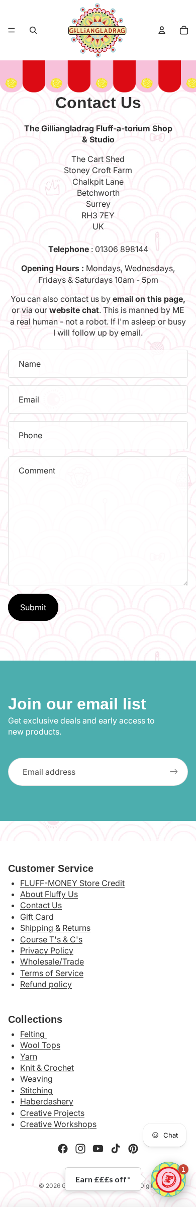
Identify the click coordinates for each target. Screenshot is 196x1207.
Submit (33, 607)
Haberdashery (46, 1101)
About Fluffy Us (49, 894)
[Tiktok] (116, 1149)
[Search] (33, 30)
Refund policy (46, 984)
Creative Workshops (58, 1124)
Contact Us (41, 905)
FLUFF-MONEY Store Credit (72, 883)
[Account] (162, 30)
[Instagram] (80, 1149)
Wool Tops (40, 1045)
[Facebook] (63, 1149)
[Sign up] (173, 771)
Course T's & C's (51, 939)
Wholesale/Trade (52, 961)
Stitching (36, 1090)
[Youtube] (98, 1149)
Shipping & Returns (55, 928)
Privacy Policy (46, 950)
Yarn (28, 1057)
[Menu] (11, 30)
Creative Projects (52, 1113)
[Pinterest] (133, 1149)
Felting (33, 1034)
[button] (168, 1179)
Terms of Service (51, 973)
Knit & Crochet (47, 1068)
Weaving (36, 1079)
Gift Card (37, 917)
